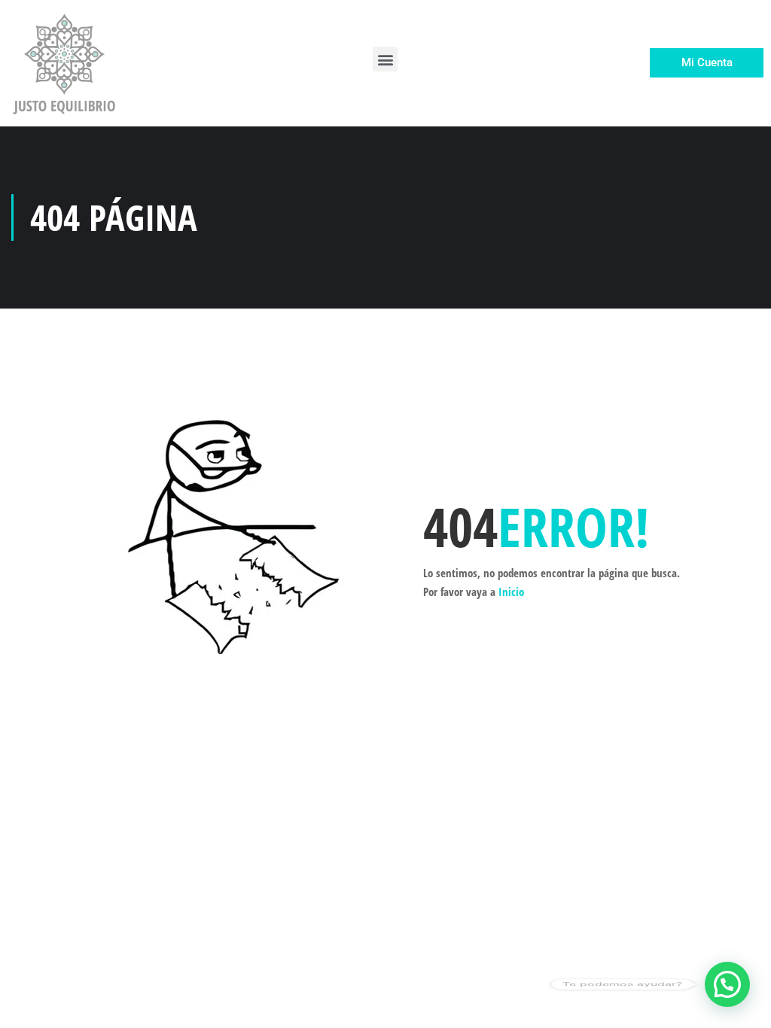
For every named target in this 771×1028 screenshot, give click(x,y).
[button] (385, 59)
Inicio (511, 591)
